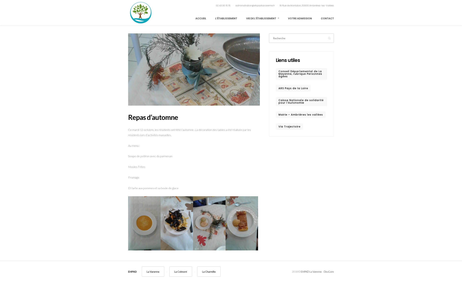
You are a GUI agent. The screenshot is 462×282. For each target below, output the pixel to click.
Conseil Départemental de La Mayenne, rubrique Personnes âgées (300, 74)
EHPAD (132, 271)
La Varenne (153, 271)
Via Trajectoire (289, 126)
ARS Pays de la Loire (293, 88)
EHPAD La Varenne (311, 271)
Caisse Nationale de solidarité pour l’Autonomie (301, 101)
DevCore (329, 271)
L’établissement (226, 18)
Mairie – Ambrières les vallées (300, 114)
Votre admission (300, 18)
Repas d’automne (153, 117)
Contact (327, 18)
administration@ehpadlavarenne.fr (255, 5)
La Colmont (180, 271)
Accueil (200, 18)
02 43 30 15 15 (223, 5)
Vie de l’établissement (261, 18)
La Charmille (209, 271)
